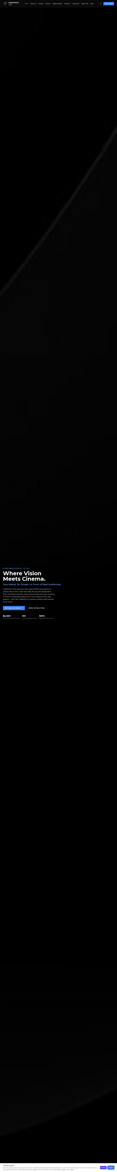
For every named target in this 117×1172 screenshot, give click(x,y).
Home (26, 3)
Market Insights (57, 3)
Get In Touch (109, 3)
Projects (40, 3)
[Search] (100, 3)
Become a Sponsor (12, 608)
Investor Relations (37, 608)
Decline (103, 1167)
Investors (67, 3)
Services (48, 3)
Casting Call (75, 3)
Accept (111, 1167)
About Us (33, 3)
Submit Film (84, 3)
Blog (91, 3)
